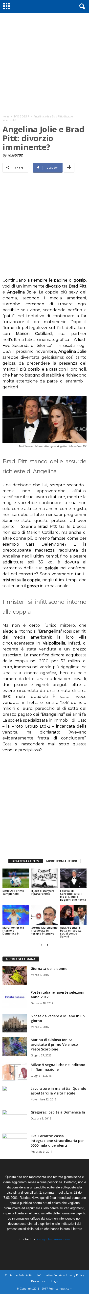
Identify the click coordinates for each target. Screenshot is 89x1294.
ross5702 (14, 155)
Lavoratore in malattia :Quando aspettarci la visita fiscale (58, 1090)
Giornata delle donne (49, 968)
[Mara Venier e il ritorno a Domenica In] (15, 915)
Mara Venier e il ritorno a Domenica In (13, 930)
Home (5, 116)
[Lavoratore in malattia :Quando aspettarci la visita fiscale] (14, 1095)
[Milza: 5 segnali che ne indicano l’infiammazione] (14, 1071)
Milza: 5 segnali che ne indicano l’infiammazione (58, 1067)
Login (54, 1281)
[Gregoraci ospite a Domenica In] (14, 1119)
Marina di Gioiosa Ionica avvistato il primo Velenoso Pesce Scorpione (54, 1044)
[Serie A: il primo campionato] (15, 878)
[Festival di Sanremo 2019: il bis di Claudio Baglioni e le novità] (73, 878)
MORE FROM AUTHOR (61, 861)
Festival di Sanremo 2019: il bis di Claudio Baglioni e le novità (73, 895)
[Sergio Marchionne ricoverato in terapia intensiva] (44, 915)
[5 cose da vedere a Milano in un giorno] (14, 1023)
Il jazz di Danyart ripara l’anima (42, 892)
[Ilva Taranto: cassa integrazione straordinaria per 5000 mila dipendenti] (14, 1143)
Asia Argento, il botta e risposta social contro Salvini (71, 932)
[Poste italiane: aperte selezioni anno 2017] (14, 999)
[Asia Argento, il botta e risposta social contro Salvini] (73, 915)
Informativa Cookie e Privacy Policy (60, 1275)
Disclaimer (38, 1281)
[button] (81, 6)
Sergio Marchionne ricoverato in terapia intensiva (44, 930)
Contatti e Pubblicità (18, 1275)
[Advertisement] (44, 62)
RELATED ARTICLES (25, 861)
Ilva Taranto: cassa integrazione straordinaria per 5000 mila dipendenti (57, 1141)
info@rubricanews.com (53, 1239)
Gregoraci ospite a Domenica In (58, 1112)
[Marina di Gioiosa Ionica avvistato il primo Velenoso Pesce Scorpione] (14, 1046)
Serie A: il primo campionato (13, 892)
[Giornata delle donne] (14, 975)
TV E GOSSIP (21, 116)
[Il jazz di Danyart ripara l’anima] (44, 878)
